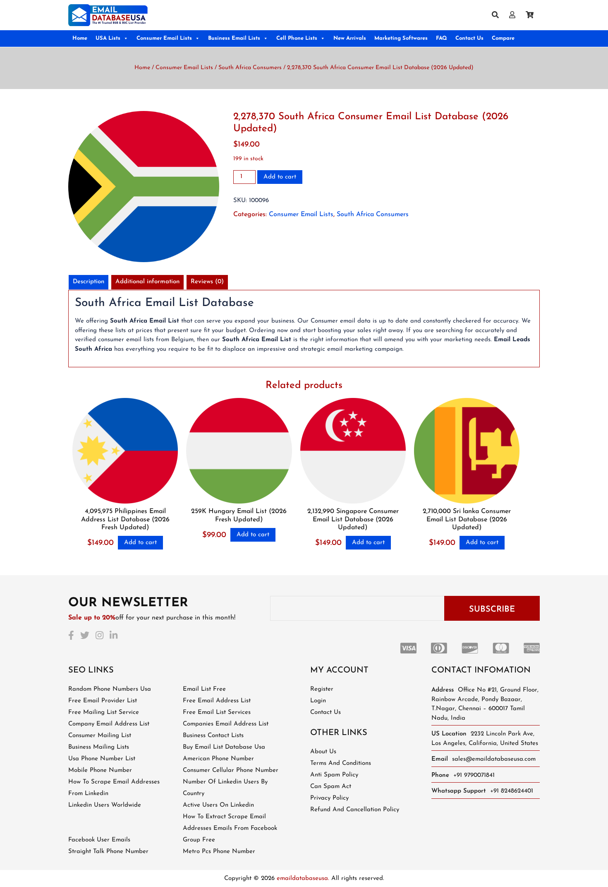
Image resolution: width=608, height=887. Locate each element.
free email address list (217, 701)
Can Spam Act (330, 786)
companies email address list (225, 724)
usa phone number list (101, 759)
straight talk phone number (108, 851)
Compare (503, 38)
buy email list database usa (224, 747)
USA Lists (108, 38)
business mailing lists (98, 747)
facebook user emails (99, 840)
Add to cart (279, 177)
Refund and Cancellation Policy (354, 810)
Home (79, 38)
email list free (204, 689)
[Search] (498, 15)
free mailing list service (103, 712)
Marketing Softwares (401, 38)
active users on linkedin (218, 805)
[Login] (515, 15)
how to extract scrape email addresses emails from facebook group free (230, 828)
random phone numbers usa (109, 689)
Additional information (147, 282)
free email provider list (102, 701)
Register (321, 689)
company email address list (108, 724)
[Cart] (533, 15)
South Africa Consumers (250, 67)
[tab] (88, 282)
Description (88, 282)
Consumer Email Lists (164, 38)
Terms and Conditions (340, 763)
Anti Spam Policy (334, 775)
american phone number (218, 759)
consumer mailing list (99, 736)
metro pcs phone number (219, 851)
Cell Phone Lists (296, 38)
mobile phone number (100, 770)
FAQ (441, 38)
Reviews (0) (207, 282)
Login (318, 701)
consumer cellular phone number (230, 770)
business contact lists (213, 736)
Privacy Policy (329, 798)
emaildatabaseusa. (303, 878)
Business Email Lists (234, 38)
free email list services (217, 712)
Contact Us (469, 38)
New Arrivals (349, 38)
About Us (323, 752)
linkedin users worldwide (104, 805)
